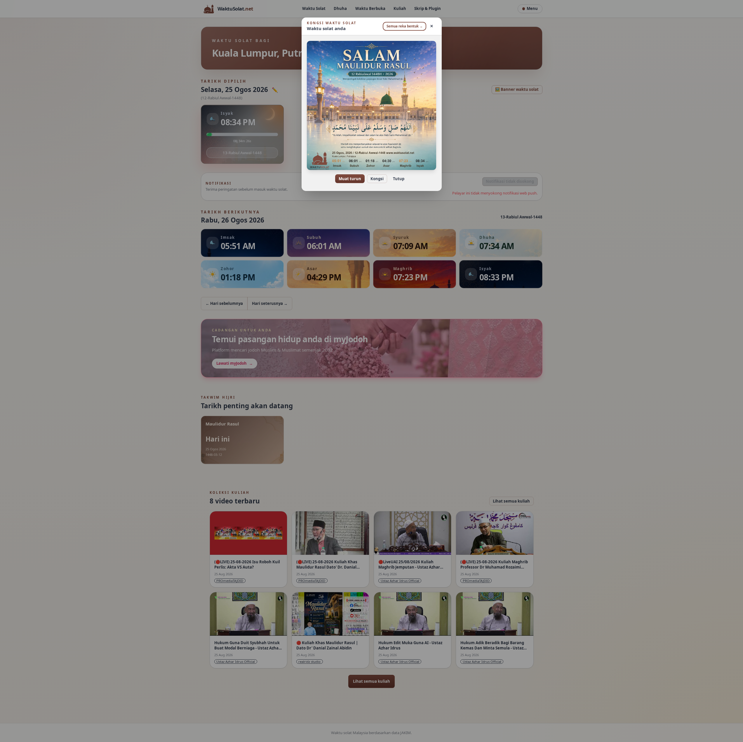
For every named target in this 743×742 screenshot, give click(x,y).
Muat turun (350, 178)
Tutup (398, 178)
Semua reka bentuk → (405, 26)
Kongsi (377, 178)
